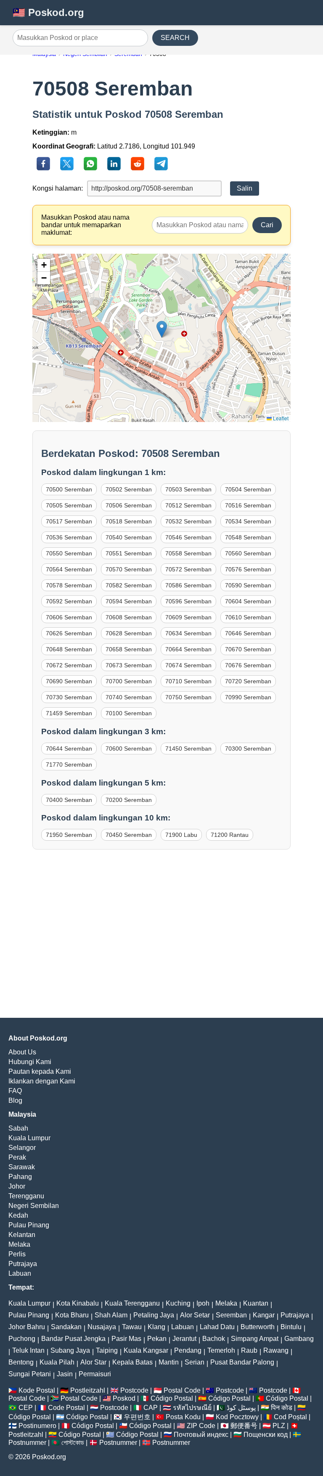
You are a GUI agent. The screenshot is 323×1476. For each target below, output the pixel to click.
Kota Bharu (72, 1315)
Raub (249, 1350)
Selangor (22, 1147)
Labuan (19, 1273)
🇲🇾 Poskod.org (48, 12)
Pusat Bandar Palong (242, 1362)
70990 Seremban (248, 697)
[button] (161, 329)
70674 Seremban (188, 665)
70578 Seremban (69, 585)
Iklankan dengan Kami (41, 1081)
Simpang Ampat (254, 1338)
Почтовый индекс (201, 1434)
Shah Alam (111, 1315)
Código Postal (172, 1398)
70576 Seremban (248, 569)
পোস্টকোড (72, 1442)
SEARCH (175, 37)
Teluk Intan (28, 1350)
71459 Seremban (69, 713)
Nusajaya (101, 1326)
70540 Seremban (129, 537)
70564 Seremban (69, 569)
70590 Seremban (248, 585)
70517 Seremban (69, 521)
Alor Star (93, 1362)
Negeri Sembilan (33, 1205)
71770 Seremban (69, 764)
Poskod (124, 1398)
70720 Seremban (248, 681)
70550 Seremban (69, 553)
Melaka (19, 1244)
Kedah (18, 1215)
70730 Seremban (69, 697)
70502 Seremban (129, 489)
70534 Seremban (248, 521)
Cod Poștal (290, 1416)
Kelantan (21, 1234)
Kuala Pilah (57, 1362)
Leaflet (280, 418)
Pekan (157, 1338)
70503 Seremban (188, 489)
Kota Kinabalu (77, 1303)
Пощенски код (266, 1434)
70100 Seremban (129, 713)
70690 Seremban (69, 681)
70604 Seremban (248, 601)
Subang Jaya (70, 1350)
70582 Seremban (129, 585)
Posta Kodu (183, 1416)
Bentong (21, 1362)
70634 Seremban (188, 633)
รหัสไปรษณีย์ (192, 1407)
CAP (150, 1407)
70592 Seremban (69, 601)
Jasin (65, 1374)
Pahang (20, 1176)
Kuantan (255, 1303)
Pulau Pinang (28, 1225)
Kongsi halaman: (57, 188)
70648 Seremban (69, 649)
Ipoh (202, 1303)
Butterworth (258, 1326)
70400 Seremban (69, 799)
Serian (194, 1362)
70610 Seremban (248, 617)
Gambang (299, 1338)
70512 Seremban (188, 505)
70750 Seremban (188, 697)
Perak (17, 1157)
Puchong (21, 1338)
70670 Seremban (248, 649)
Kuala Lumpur (29, 1138)
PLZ (279, 1425)
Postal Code (182, 1390)
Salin (244, 188)
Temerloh (221, 1350)
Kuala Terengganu (132, 1303)
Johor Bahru (26, 1326)
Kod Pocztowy (237, 1416)
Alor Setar (195, 1315)
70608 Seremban (129, 617)
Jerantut (184, 1338)
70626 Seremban (69, 633)
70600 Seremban (129, 748)
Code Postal (66, 1407)
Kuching (178, 1303)
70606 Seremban (69, 617)
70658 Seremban (129, 649)
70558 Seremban (188, 553)
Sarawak (21, 1167)
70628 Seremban (129, 633)
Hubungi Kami (29, 1061)
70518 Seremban (129, 521)
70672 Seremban (69, 665)
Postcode (134, 1390)
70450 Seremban (129, 834)
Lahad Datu (217, 1326)
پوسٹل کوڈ (241, 1407)
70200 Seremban (129, 799)
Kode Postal (37, 1390)
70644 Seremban (69, 748)
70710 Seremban (188, 681)
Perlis (17, 1254)
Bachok (213, 1338)
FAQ (15, 1090)
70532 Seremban (188, 521)
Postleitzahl (87, 1390)
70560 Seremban (248, 553)
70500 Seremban (69, 489)
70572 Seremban (188, 569)
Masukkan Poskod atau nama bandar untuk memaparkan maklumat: (85, 225)
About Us (22, 1052)
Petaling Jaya (153, 1315)
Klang (156, 1326)
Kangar (264, 1315)
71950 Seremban (69, 834)
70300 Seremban (248, 748)
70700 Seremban (129, 681)
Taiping (107, 1350)
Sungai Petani (29, 1374)
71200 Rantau (230, 834)
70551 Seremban (129, 553)
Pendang (187, 1350)
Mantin (169, 1362)
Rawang (276, 1350)
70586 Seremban (188, 585)
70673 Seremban (129, 665)
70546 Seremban (188, 537)
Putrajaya (22, 1263)
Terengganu (26, 1196)
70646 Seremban (248, 633)
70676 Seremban (248, 665)
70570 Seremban (129, 569)
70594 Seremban (129, 601)
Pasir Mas (126, 1338)
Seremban (231, 1315)
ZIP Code (201, 1425)
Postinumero (37, 1425)
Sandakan (66, 1326)
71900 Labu (181, 834)
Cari (267, 224)
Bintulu (291, 1326)
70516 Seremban (248, 505)
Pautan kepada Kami (39, 1071)
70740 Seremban (129, 697)
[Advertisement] (161, 942)
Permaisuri (95, 1374)
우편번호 (137, 1416)
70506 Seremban (129, 505)
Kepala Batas (132, 1362)
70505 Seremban (69, 505)
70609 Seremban (188, 617)
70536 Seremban (69, 537)
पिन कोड (281, 1407)
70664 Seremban (188, 649)
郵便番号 (243, 1425)
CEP (26, 1407)
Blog (15, 1100)
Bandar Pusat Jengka (73, 1338)
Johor (16, 1186)
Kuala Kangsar (146, 1350)
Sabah (18, 1128)
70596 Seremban (188, 601)
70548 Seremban (248, 537)
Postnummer (27, 1442)
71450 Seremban (188, 748)
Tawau (132, 1326)
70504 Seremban (248, 489)
